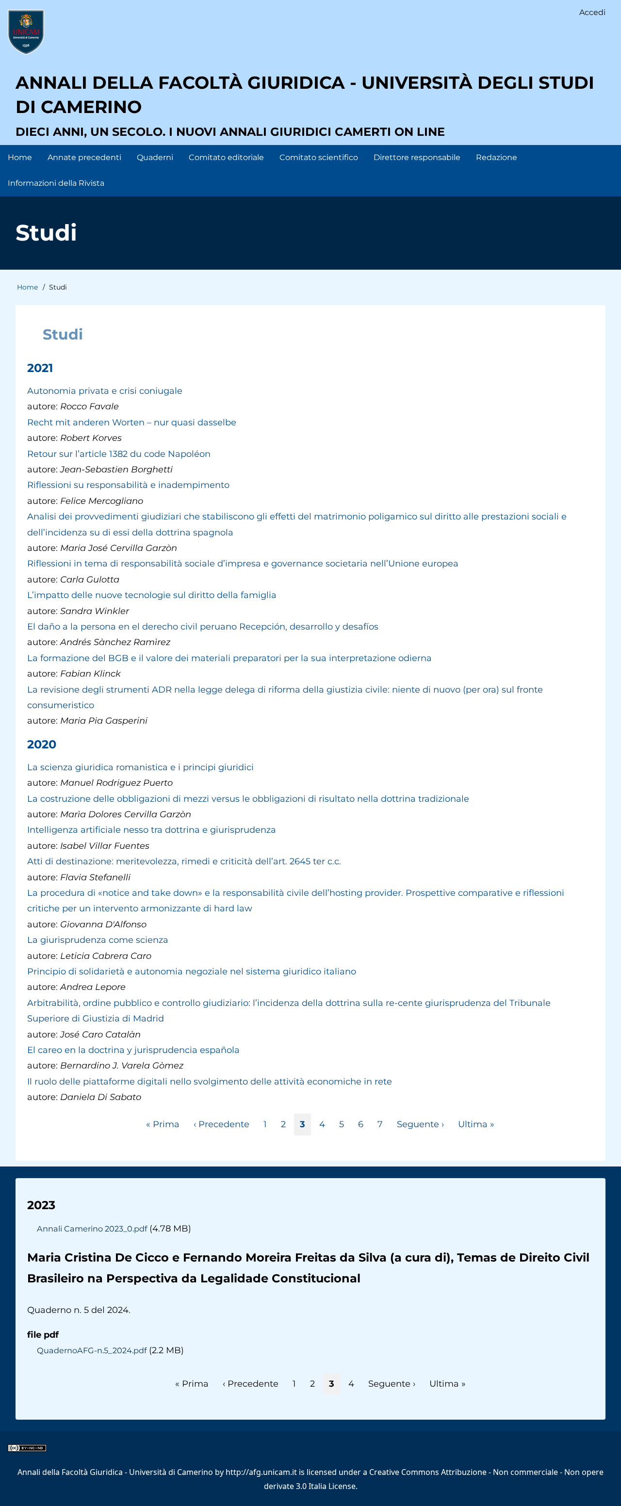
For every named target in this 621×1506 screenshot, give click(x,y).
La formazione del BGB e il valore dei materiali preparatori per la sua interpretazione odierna (229, 658)
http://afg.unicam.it (261, 1472)
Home (27, 287)
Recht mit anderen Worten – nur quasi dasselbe (131, 422)
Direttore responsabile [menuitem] (417, 157)
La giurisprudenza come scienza (97, 940)
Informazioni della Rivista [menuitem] (56, 183)
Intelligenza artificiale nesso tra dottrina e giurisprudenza (151, 830)
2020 (41, 744)
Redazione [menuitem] (496, 157)
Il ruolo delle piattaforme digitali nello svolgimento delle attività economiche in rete (209, 1081)
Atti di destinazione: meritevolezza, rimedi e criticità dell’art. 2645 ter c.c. (184, 861)
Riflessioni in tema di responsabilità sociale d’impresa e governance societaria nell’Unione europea (242, 563)
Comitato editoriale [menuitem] (226, 157)
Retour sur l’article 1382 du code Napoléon (119, 454)
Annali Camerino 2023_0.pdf (92, 1228)
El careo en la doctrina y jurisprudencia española (133, 1050)
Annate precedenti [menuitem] (84, 157)
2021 (40, 368)
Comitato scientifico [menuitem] (318, 157)
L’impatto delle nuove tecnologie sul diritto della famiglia (152, 595)
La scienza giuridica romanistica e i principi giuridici (140, 767)
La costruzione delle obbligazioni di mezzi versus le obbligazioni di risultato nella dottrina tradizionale (248, 798)
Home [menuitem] (20, 157)
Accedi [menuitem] (592, 12)
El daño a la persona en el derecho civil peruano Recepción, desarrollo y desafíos (202, 626)
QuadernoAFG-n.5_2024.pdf (92, 1350)
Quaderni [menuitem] (155, 157)
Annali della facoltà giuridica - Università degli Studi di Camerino (305, 94)
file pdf (43, 1334)
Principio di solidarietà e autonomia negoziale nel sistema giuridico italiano (191, 971)
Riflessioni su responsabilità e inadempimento (128, 485)
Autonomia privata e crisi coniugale (104, 391)
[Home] (26, 32)
